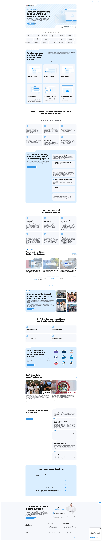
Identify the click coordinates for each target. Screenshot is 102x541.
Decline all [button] (97, 537)
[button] (66, 2)
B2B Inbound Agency (62, 532)
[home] (5, 2)
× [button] (100, 528)
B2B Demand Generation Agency (71, 532)
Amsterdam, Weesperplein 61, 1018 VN (70, 527)
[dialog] (95, 534)
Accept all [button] (92, 537)
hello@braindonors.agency (53, 526)
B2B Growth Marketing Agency (53, 532)
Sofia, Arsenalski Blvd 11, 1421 (53, 527)
